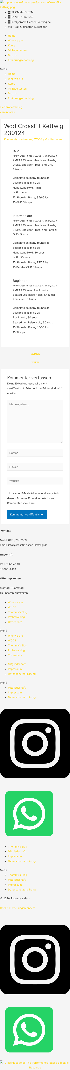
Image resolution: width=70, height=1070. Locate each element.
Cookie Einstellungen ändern (17, 908)
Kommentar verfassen (18, 139)
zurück (35, 353)
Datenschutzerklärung (22, 673)
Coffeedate (15, 622)
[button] (35, 69)
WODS (38, 139)
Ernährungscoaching (21, 60)
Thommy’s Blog (17, 612)
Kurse (11, 45)
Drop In (12, 55)
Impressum (15, 669)
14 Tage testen (17, 50)
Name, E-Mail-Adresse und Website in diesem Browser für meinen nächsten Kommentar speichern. (33, 498)
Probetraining (16, 617)
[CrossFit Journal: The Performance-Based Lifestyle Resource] (35, 1065)
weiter (35, 362)
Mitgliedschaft (17, 663)
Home (11, 35)
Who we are (15, 40)
